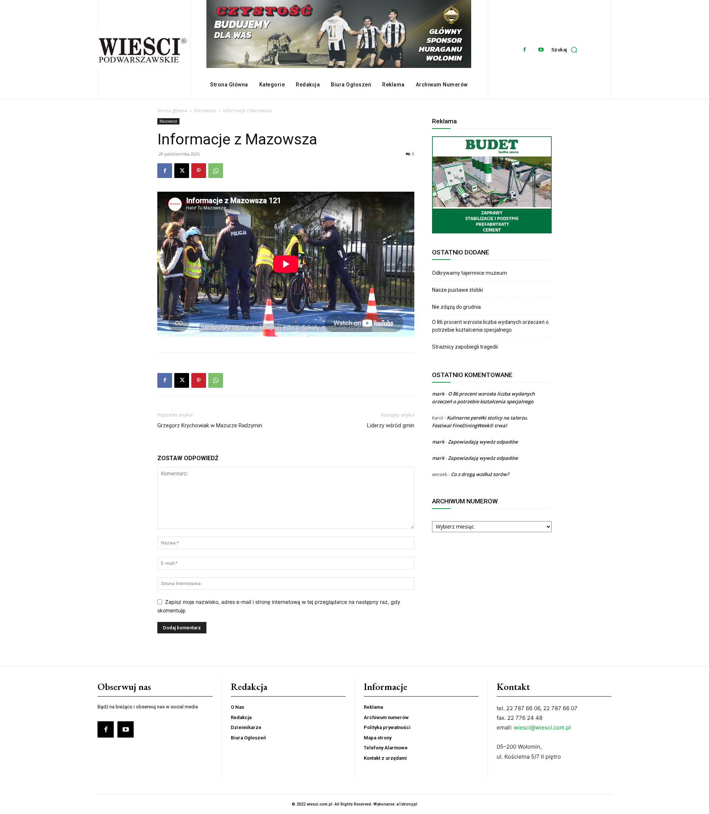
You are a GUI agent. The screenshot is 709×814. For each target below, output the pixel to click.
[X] (181, 170)
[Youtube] (541, 49)
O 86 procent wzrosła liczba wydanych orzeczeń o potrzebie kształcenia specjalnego (490, 326)
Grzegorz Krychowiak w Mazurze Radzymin (209, 425)
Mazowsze (205, 110)
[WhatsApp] (215, 170)
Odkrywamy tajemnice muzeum (469, 273)
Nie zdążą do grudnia (456, 307)
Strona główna (172, 110)
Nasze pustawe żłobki (457, 290)
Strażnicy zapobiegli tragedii (465, 347)
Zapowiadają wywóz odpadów (483, 441)
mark (438, 393)
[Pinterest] (198, 170)
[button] (566, 49)
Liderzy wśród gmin (390, 425)
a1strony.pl (407, 804)
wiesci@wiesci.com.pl (542, 727)
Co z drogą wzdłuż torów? (480, 474)
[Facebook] (524, 49)
